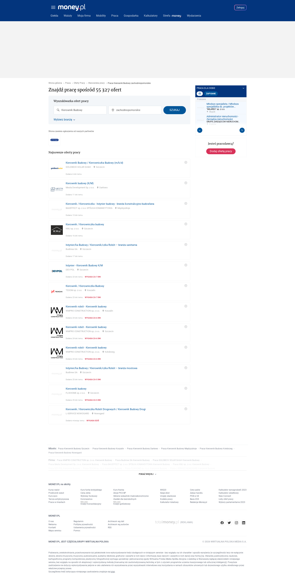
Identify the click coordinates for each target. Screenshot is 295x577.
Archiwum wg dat (116, 521)
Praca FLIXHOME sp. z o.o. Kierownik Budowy (146, 468)
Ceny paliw (195, 490)
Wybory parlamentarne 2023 (232, 502)
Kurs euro (52, 496)
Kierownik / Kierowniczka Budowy (85, 286)
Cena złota (85, 493)
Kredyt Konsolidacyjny (91, 504)
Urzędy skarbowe (168, 496)
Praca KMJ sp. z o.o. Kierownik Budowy (191, 464)
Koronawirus (86, 499)
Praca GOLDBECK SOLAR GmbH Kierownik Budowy (176, 460)
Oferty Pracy (79, 83)
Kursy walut (53, 490)
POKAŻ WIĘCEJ (146, 474)
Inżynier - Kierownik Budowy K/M (84, 265)
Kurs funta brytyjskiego (91, 490)
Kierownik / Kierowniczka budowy (85, 224)
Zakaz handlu (196, 493)
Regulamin (78, 521)
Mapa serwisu (54, 530)
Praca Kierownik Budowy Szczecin (73, 448)
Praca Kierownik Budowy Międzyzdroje (179, 448)
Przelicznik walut (56, 493)
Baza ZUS (194, 499)
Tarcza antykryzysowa (58, 499)
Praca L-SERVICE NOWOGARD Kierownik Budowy (192, 468)
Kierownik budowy (76, 388)
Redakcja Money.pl (198, 502)
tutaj (113, 571)
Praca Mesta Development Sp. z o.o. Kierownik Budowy (73, 464)
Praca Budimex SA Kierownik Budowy (132, 460)
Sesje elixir (165, 493)
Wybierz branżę (63, 119)
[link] (119, 168)
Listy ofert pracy (226, 499)
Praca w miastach (56, 502)
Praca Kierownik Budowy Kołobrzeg (216, 448)
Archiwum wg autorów (118, 524)
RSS (109, 527)
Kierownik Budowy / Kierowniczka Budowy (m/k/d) (94, 162)
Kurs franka (118, 490)
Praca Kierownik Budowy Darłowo (142, 448)
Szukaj (175, 110)
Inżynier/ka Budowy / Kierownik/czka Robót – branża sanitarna (101, 244)
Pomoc (77, 530)
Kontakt (52, 527)
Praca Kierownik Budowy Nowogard (65, 453)
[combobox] (80, 110)
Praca (68, 83)
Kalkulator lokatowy (169, 502)
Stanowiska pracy (96, 83)
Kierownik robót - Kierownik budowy (86, 306)
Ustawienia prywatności (85, 527)
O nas (51, 521)
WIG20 (163, 490)
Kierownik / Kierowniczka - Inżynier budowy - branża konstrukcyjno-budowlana (110, 203)
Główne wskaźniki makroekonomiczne (131, 496)
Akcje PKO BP (119, 493)
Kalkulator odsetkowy (229, 493)
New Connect (225, 496)
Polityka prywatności (83, 524)
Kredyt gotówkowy (121, 504)
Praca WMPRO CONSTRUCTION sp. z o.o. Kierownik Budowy (84, 460)
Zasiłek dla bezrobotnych (124, 499)
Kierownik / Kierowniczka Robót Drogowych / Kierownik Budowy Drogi (106, 409)
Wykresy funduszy (89, 496)
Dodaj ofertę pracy (221, 151)
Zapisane (211, 93)
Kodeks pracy (166, 499)
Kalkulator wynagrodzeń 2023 (233, 490)
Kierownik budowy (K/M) (80, 183)
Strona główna (55, 83)
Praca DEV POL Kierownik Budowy (64, 468)
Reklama (52, 524)
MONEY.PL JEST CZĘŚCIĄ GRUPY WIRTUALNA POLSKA (78, 541)
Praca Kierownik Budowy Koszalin (108, 448)
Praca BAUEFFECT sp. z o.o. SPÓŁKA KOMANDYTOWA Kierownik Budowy (136, 464)
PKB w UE (194, 496)
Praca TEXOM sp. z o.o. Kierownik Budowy (102, 468)
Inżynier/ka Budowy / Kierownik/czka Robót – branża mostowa (101, 368)
